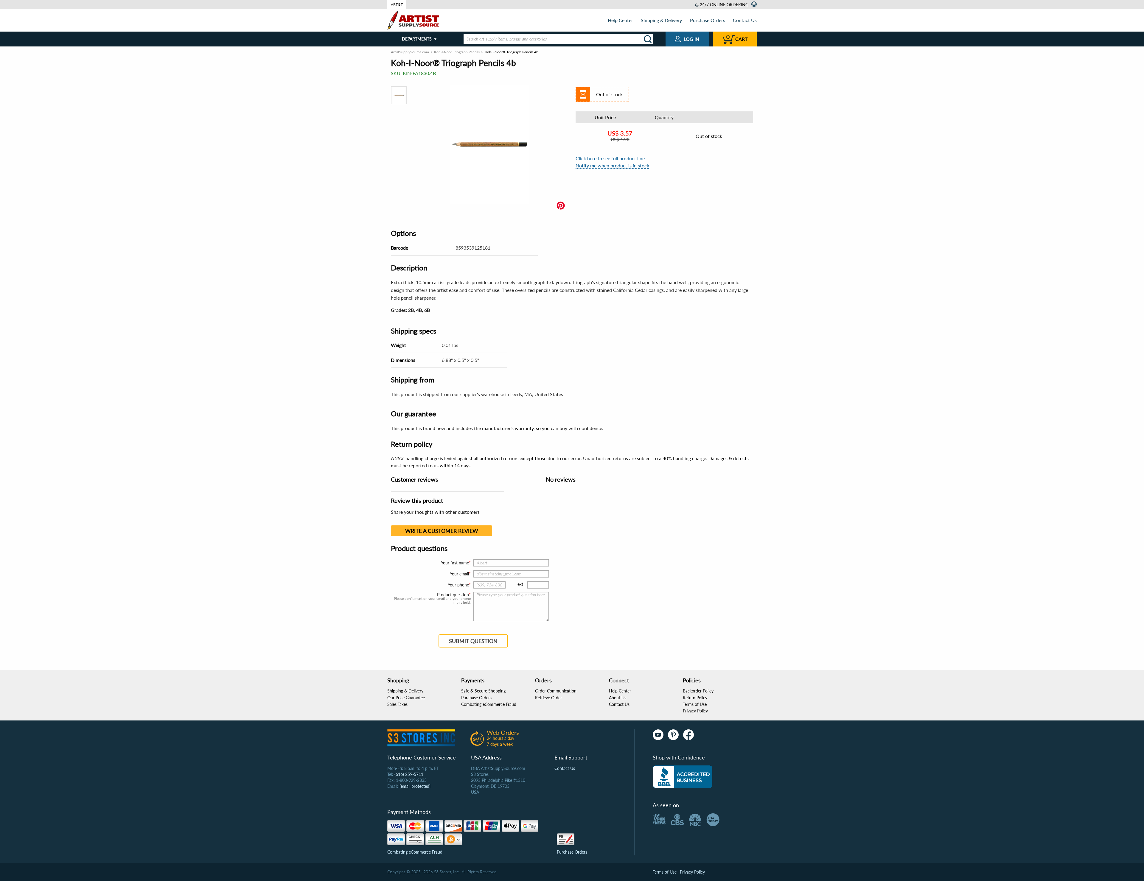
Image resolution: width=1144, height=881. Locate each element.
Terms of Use (695, 704)
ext (520, 584)
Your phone (458, 584)
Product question (453, 595)
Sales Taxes (397, 704)
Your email (459, 573)
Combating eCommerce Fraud (488, 704)
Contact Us (745, 20)
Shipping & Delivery (661, 20)
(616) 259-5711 (408, 774)
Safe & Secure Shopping (483, 690)
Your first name (455, 562)
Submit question (473, 641)
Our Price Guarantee (406, 697)
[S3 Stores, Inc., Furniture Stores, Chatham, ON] (682, 776)
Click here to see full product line (610, 158)
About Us (617, 697)
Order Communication (555, 690)
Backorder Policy (698, 690)
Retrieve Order (548, 697)
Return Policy (695, 697)
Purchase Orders (707, 20)
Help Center (620, 20)
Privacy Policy (695, 710)
